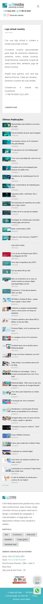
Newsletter (8, 540)
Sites (6, 535)
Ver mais (5, 485)
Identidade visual (10, 544)
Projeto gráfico (22, 540)
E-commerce (17, 535)
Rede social (31, 535)
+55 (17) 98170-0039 (17, 559)
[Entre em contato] (37, 590)
